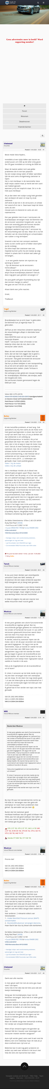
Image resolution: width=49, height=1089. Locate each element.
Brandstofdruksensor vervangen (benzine (23, 923)
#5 (43, 618)
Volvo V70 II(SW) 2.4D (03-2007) (17, 396)
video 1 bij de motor (13, 463)
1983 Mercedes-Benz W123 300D (16, 533)
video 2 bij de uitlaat (13, 466)
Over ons (19, 1078)
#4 (43, 570)
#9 (43, 973)
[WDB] (19, 523)
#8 (43, 887)
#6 (43, 717)
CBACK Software (34, 1081)
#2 (43, 315)
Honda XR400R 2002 (31, 528)
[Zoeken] (38, 2)
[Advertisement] (24, 77)
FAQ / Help (34, 1076)
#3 (43, 422)
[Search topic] (42, 135)
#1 (43, 150)
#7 (43, 854)
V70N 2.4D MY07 (10, 530)
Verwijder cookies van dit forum (17, 1076)
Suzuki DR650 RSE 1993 (14, 528)
